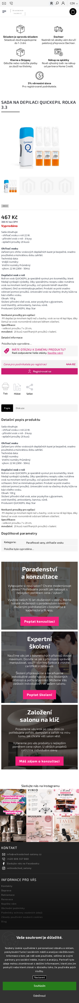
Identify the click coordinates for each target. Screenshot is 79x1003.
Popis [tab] (7, 408)
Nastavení (39, 977)
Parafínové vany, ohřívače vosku (45, 542)
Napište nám (9, 903)
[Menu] (4, 11)
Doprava (6, 890)
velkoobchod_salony (19, 868)
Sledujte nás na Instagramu (40, 785)
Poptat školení (39, 695)
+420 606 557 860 (18, 858)
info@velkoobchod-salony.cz (24, 854)
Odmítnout (39, 996)
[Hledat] (57, 3)
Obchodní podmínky (13, 908)
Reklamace (8, 894)
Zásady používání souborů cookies (22, 916)
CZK (72, 3)
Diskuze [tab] (20, 408)
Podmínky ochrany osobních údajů (21, 912)
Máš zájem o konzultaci (39, 761)
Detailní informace (12, 337)
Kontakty (6, 885)
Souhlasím (39, 986)
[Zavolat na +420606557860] (12, 3)
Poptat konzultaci (39, 621)
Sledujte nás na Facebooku (23, 863)
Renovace (7, 899)
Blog (4, 921)
